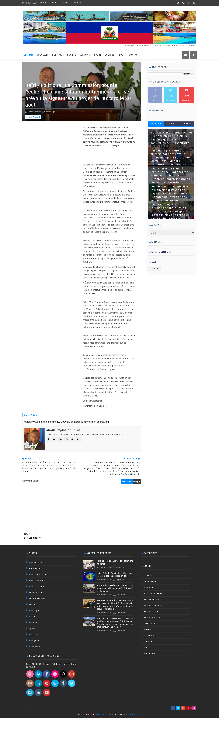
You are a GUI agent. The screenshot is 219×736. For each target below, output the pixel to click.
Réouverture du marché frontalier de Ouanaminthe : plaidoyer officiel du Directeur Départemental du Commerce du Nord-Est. (170, 175)
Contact (64, 2)
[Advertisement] (81, 511)
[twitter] (178, 3)
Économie (85, 55)
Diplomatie (35, 562)
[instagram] (193, 708)
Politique (58, 55)
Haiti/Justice (36, 580)
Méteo (32, 604)
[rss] (193, 3)
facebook (127, 481)
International (37, 598)
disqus (136, 481)
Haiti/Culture (151, 599)
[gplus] (183, 3)
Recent (171, 123)
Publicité (77, 2)
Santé (32, 616)
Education (35, 568)
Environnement (153, 593)
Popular (156, 123)
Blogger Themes (133, 714)
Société (71, 55)
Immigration (36, 592)
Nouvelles (43, 55)
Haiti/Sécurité (37, 586)
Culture (109, 55)
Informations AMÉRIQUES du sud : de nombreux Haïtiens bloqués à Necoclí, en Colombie (115, 588)
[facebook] (173, 3)
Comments (186, 123)
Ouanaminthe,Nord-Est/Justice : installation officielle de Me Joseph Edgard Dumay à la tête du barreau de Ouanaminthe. (168, 211)
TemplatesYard (103, 714)
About (53, 2)
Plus (120, 55)
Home (43, 2)
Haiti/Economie (38, 574)
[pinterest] (188, 3)
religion (34, 640)
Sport (97, 55)
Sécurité (34, 634)
